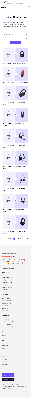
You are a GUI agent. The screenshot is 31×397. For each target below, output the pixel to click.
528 (27, 239)
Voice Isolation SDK (7, 319)
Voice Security (5, 310)
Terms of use (5, 359)
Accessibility (5, 364)
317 (11, 239)
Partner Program (6, 348)
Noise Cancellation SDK (8, 322)
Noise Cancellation (6, 272)
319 (18, 239)
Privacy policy (5, 361)
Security (4, 356)
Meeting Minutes (6, 285)
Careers (4, 338)
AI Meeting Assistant (8, 268)
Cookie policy (5, 366)
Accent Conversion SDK (8, 327)
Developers (5, 315)
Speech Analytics (6, 305)
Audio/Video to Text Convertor (7, 288)
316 (8, 239)
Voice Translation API (7, 324)
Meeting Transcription (7, 277)
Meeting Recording (7, 282)
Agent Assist (5, 308)
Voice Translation (6, 298)
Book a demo (8, 375)
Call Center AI (6, 294)
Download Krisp (8, 380)
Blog (3, 340)
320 (21, 239)
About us (4, 335)
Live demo (4, 343)
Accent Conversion (7, 275)
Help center (5, 345)
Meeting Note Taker (7, 280)
